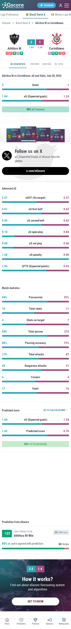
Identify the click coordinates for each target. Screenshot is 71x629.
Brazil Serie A (23, 23)
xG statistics (17, 64)
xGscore (6, 23)
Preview (34, 64)
